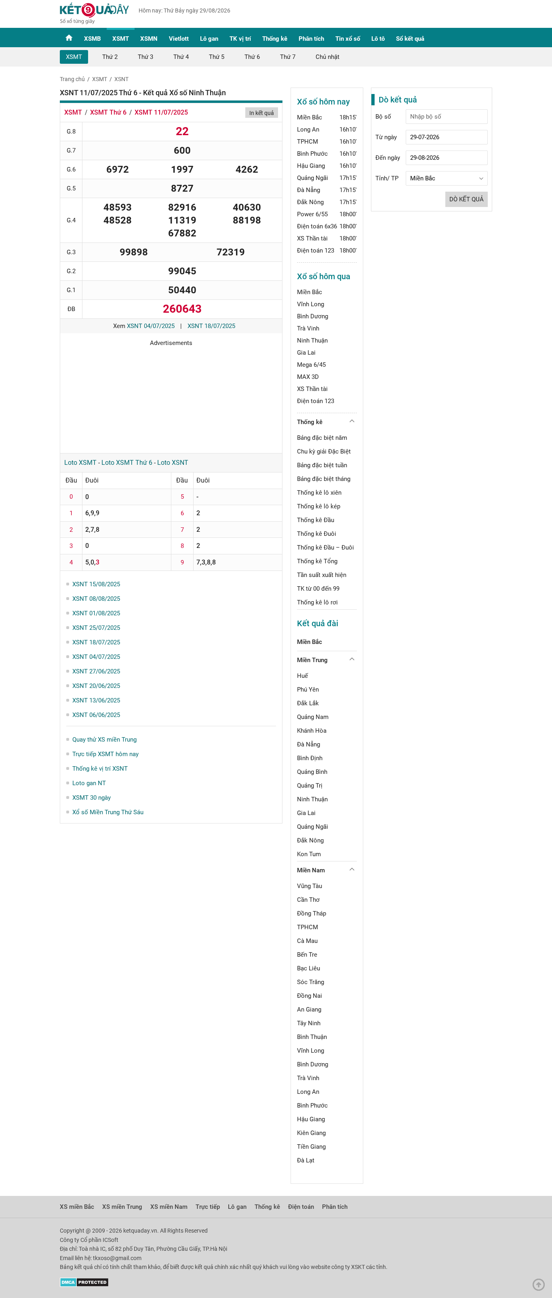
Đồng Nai (309, 995)
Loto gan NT (89, 783)
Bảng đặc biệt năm (322, 437)
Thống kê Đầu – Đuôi (325, 547)
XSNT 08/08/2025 (96, 598)
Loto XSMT (80, 462)
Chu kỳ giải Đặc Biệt (324, 451)
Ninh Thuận (312, 340)
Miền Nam (311, 870)
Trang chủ (72, 79)
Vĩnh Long (310, 304)
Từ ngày (386, 137)
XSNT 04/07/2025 (151, 326)
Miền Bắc (309, 117)
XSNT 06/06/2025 (96, 715)
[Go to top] (541, 1287)
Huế (302, 675)
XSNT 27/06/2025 (96, 671)
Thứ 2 (110, 57)
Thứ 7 (287, 57)
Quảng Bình (312, 771)
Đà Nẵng (308, 190)
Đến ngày (387, 157)
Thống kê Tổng (317, 561)
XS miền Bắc (77, 1206)
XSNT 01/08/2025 (96, 613)
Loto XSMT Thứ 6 (126, 462)
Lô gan (209, 38)
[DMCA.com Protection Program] (84, 1285)
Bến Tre (307, 954)
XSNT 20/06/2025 (96, 686)
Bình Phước (312, 153)
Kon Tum (309, 854)
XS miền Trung (122, 1206)
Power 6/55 (312, 214)
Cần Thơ (308, 899)
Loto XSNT (172, 462)
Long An (308, 129)
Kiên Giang (311, 1133)
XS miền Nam (169, 1206)
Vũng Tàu (309, 886)
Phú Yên (308, 689)
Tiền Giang (311, 1146)
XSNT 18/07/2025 (211, 326)
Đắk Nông (310, 202)
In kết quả (261, 113)
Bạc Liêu (308, 968)
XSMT (120, 38)
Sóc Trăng (310, 982)
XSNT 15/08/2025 (96, 584)
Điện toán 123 (315, 250)
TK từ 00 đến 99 (318, 588)
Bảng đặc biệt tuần (322, 465)
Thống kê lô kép (318, 506)
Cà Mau (307, 941)
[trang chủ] (94, 22)
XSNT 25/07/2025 (96, 627)
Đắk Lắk (308, 703)
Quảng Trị (309, 785)
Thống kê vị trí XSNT (100, 768)
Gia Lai (306, 352)
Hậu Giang (311, 165)
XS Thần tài (312, 238)
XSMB (92, 38)
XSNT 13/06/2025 (96, 700)
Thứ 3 (145, 57)
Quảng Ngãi (312, 178)
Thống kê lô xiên (319, 492)
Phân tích (311, 38)
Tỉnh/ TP (386, 178)
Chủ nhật (327, 57)
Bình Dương (312, 316)
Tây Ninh (308, 1023)
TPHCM (307, 141)
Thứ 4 (181, 57)
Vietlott (179, 38)
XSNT (121, 79)
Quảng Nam (313, 717)
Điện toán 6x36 (317, 226)
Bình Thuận (312, 1037)
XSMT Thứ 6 (108, 112)
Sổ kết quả (410, 38)
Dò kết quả (466, 199)
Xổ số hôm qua (323, 276)
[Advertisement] (171, 397)
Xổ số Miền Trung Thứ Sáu (107, 812)
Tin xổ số (347, 38)
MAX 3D (308, 376)
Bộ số (383, 116)
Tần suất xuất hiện (321, 575)
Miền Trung (312, 660)
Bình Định (309, 758)
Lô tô (378, 38)
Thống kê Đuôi (316, 533)
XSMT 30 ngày (91, 797)
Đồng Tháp (311, 913)
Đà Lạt (305, 1160)
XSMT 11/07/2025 (161, 112)
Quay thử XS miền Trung (104, 739)
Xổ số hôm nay (323, 102)
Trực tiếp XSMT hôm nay (105, 754)
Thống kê (274, 38)
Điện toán (301, 1206)
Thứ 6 (252, 57)
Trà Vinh (308, 328)
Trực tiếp (208, 1206)
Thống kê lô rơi (317, 602)
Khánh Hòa (312, 730)
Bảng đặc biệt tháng (323, 479)
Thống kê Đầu (315, 520)
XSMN (149, 38)
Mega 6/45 (311, 364)
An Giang (309, 1009)
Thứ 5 (216, 57)
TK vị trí (240, 38)
